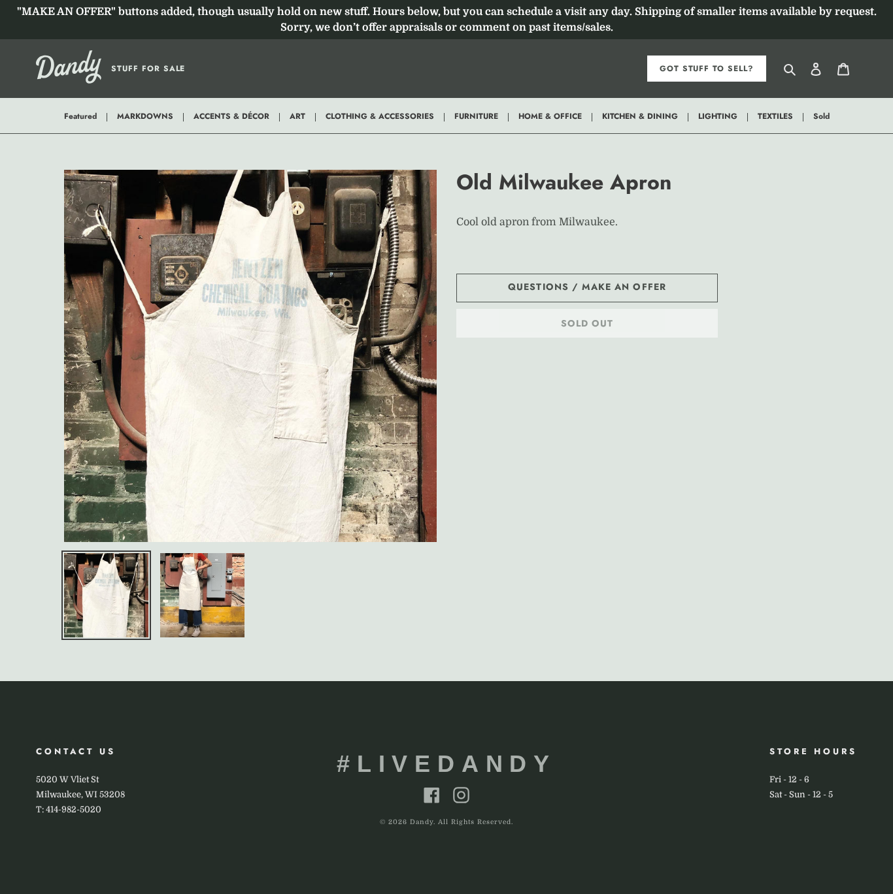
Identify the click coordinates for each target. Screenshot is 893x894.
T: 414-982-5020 (68, 809)
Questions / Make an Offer (587, 286)
